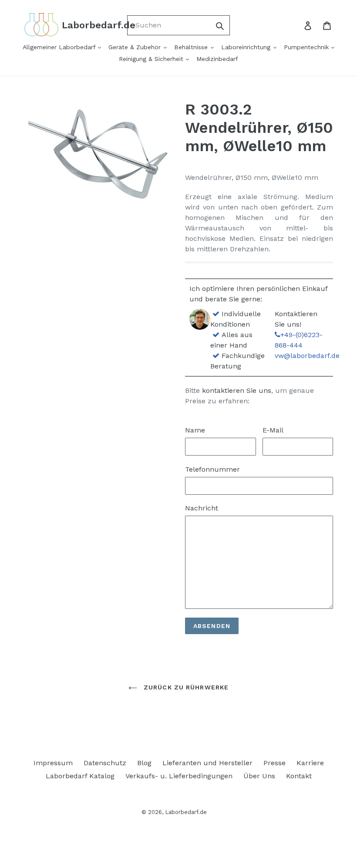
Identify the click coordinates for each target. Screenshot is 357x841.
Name (195, 430)
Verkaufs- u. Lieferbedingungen (178, 776)
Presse (274, 763)
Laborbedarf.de (186, 812)
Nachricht (201, 508)
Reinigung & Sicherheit (152, 58)
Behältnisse (192, 47)
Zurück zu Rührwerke (185, 687)
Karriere (310, 763)
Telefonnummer (212, 469)
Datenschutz (105, 763)
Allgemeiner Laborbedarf (60, 47)
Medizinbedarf (217, 58)
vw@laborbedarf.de (307, 355)
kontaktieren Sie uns (236, 390)
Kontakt (299, 776)
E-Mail (273, 430)
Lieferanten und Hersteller (207, 763)
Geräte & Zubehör (135, 47)
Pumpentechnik (307, 47)
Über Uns (259, 776)
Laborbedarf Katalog (80, 776)
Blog (144, 763)
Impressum (53, 763)
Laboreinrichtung (247, 47)
